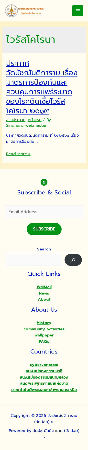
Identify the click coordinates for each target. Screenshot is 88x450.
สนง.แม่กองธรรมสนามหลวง (44, 377)
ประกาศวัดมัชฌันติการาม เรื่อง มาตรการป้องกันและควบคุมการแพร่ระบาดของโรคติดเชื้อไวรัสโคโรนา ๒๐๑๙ (41, 87)
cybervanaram (44, 365)
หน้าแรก (35, 120)
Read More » (18, 154)
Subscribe (44, 229)
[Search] (73, 260)
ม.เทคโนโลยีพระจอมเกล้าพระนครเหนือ (44, 390)
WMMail (44, 287)
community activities (44, 329)
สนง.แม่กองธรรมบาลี (44, 371)
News (44, 293)
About (44, 299)
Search (44, 249)
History (44, 323)
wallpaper (44, 335)
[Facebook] (44, 182)
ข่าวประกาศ (15, 120)
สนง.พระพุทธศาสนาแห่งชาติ (44, 383)
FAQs (44, 342)
